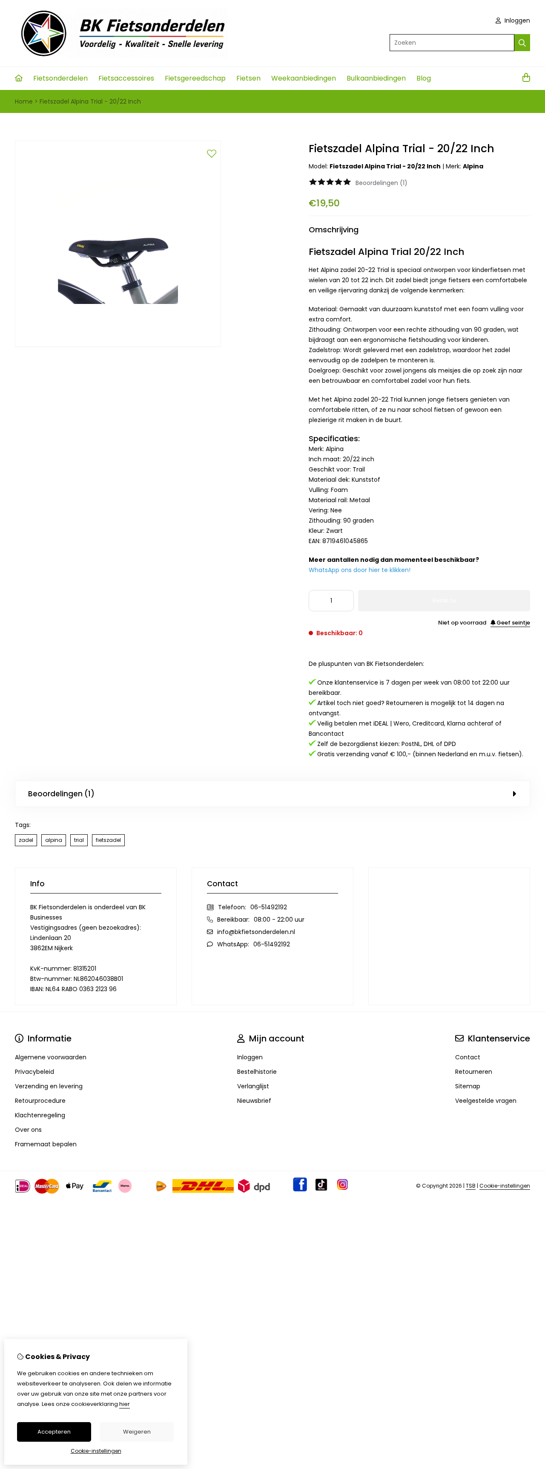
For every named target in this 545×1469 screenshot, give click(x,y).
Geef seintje (512, 623)
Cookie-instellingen (504, 1185)
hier (124, 1404)
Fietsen (248, 78)
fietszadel (108, 840)
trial (79, 840)
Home (24, 101)
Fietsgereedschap (195, 78)
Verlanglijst (253, 1086)
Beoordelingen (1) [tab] (61, 794)
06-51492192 (268, 907)
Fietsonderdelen (60, 78)
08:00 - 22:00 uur (279, 919)
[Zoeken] (522, 42)
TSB (471, 1185)
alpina (53, 840)
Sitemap (467, 1086)
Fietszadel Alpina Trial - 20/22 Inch (90, 101)
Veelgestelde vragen (485, 1100)
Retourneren (473, 1071)
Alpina (473, 166)
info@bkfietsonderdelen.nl (256, 932)
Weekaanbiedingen (303, 78)
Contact (467, 1057)
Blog (423, 78)
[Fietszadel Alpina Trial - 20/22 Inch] (118, 345)
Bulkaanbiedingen (376, 78)
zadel (26, 840)
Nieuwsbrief (254, 1100)
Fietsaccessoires (126, 78)
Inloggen (516, 20)
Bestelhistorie (257, 1071)
